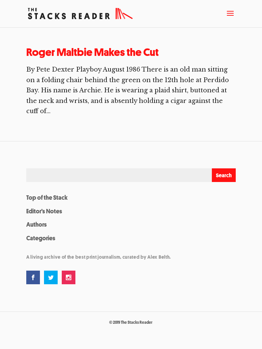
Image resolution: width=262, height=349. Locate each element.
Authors (36, 224)
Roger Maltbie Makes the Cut (92, 52)
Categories (40, 238)
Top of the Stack (47, 197)
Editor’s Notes (44, 211)
